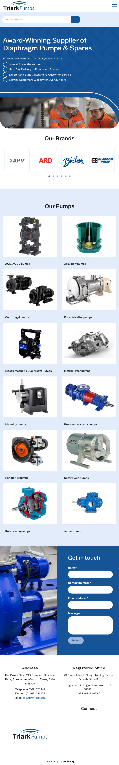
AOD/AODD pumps (17, 263)
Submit (75, 640)
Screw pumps (73, 531)
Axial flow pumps (75, 263)
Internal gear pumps (77, 370)
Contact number (79, 582)
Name (72, 567)
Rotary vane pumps (17, 531)
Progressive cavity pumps (80, 424)
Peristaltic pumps (16, 477)
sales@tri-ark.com (34, 697)
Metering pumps (16, 424)
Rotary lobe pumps (76, 478)
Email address (78, 598)
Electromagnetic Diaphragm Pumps (28, 370)
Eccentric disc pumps (78, 317)
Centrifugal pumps (17, 317)
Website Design (52, 761)
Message (74, 613)
